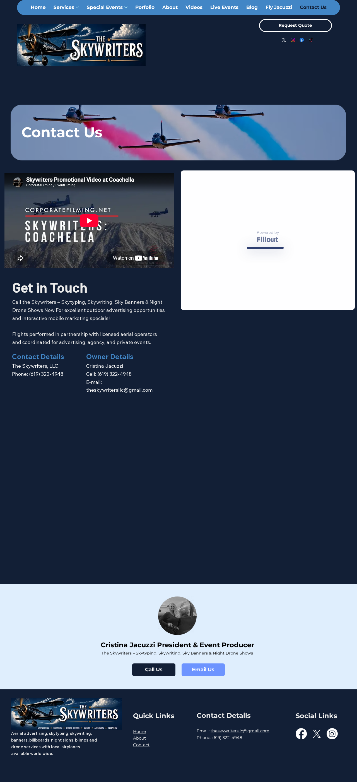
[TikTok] (311, 40)
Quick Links (153, 716)
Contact (141, 744)
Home (139, 731)
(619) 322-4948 (46, 374)
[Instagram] (293, 40)
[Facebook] (302, 40)
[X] (284, 40)
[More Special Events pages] (125, 7)
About (139, 738)
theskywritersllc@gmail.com (119, 390)
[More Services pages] (77, 7)
